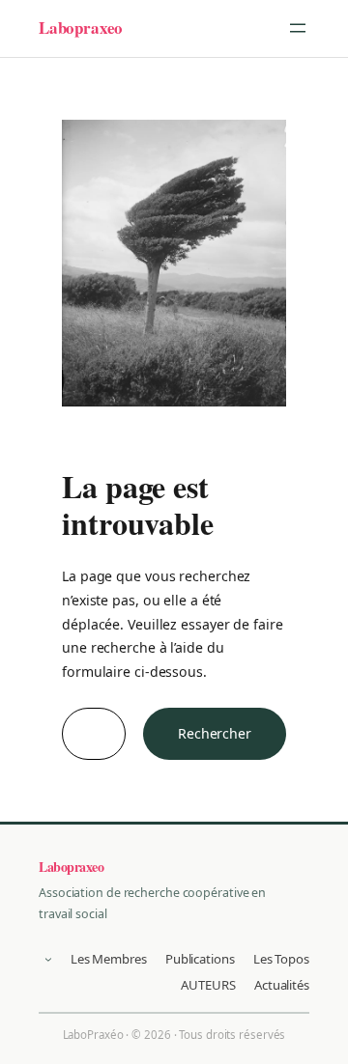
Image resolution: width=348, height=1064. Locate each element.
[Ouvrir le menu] (297, 28)
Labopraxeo (81, 27)
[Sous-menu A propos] (48, 959)
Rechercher (214, 733)
